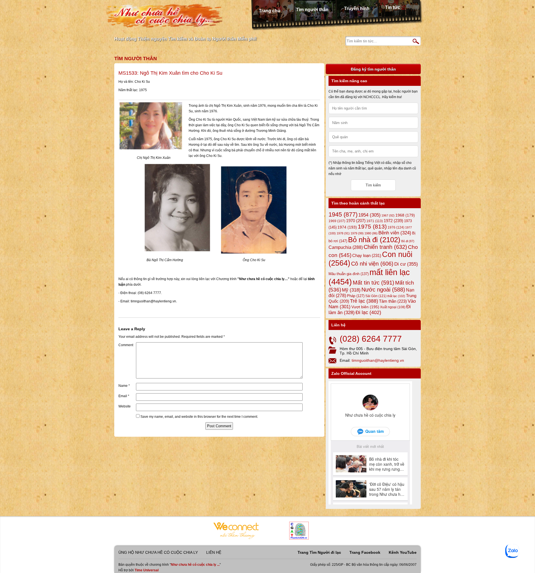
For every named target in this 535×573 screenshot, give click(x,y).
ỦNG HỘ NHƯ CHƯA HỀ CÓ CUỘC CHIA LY (158, 552)
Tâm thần (393, 301)
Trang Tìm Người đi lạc (319, 552)
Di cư (406, 264)
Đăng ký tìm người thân (373, 69)
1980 (371, 233)
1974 (347, 227)
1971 (374, 221)
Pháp (355, 296)
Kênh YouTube (403, 552)
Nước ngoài (383, 289)
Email (123, 396)
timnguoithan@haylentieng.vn (378, 360)
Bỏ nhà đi (374, 240)
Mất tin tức (373, 283)
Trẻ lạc (364, 301)
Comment (125, 345)
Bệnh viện (394, 232)
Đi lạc (368, 312)
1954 (369, 215)
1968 (405, 215)
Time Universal (147, 570)
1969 (337, 221)
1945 (343, 214)
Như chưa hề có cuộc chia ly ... (195, 565)
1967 (388, 215)
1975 (372, 226)
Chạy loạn (366, 255)
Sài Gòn (375, 296)
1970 (356, 220)
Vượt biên (365, 307)
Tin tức (392, 7)
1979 (357, 233)
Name (124, 386)
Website (124, 406)
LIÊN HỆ (213, 552)
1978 (343, 233)
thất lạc (396, 296)
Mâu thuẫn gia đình (349, 274)
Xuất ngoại (392, 307)
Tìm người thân (312, 9)
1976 (396, 227)
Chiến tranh (385, 247)
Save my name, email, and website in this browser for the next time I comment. (199, 417)
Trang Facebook (364, 552)
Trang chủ (269, 10)
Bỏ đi (407, 241)
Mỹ (351, 290)
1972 (393, 220)
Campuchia (346, 247)
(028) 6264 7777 (371, 338)
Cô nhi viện (372, 264)
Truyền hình (356, 8)
